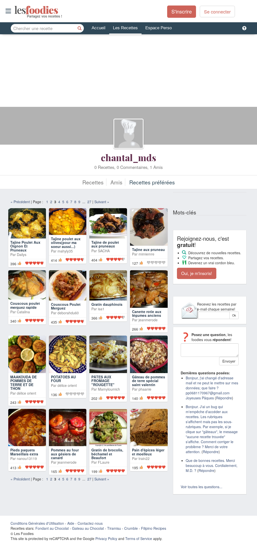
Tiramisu (114, 528)
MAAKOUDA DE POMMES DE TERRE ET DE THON (23, 382)
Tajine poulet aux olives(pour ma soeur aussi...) (66, 242)
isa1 (101, 308)
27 (89, 201)
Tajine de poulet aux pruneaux (105, 244)
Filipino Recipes (153, 528)
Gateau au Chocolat (88, 528)
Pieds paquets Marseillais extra (24, 451)
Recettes (93, 182)
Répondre (224, 397)
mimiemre (146, 253)
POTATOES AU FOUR (63, 378)
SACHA (104, 250)
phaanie (145, 389)
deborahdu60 (68, 312)
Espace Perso (158, 28)
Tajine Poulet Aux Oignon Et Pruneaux (25, 246)
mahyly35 (65, 250)
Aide (70, 523)
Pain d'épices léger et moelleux (148, 451)
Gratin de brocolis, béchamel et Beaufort (107, 453)
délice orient (26, 393)
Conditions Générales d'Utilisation (37, 523)
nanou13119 (27, 458)
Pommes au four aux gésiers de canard (65, 453)
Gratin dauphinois (106, 304)
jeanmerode (148, 319)
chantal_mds (128, 157)
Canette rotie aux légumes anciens (146, 313)
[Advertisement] (128, 72)
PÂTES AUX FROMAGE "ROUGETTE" (102, 380)
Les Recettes (125, 28)
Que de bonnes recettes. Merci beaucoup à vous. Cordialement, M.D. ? (211, 465)
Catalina (23, 311)
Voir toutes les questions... (201, 486)
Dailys (21, 254)
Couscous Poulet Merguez (66, 306)
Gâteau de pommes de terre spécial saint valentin (148, 380)
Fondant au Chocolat (52, 528)
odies (15, 10)
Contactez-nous (90, 523)
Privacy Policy (106, 538)
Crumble (131, 528)
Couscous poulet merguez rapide (25, 305)
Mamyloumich (109, 389)
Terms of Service (138, 538)
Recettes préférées (152, 182)
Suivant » (101, 201)
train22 (144, 458)
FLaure (103, 462)
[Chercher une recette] (79, 28)
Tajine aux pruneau (148, 249)
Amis (116, 182)
